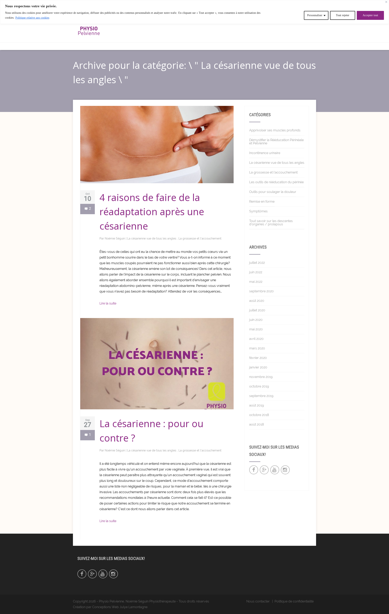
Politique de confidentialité (294, 601)
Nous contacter (258, 601)
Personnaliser (314, 15)
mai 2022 (255, 282)
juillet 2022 (257, 263)
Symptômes (258, 211)
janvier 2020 (258, 367)
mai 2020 (256, 329)
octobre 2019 (259, 386)
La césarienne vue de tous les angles (152, 238)
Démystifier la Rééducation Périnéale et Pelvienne (276, 141)
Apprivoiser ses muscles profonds (274, 130)
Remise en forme (262, 201)
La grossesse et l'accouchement (199, 238)
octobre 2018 (259, 415)
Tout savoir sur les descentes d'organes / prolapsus (271, 222)
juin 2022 (255, 272)
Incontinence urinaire (264, 153)
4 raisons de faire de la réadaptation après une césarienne (151, 211)
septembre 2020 (261, 291)
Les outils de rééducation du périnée (276, 182)
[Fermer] (386, 2)
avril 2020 (256, 339)
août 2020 (256, 301)
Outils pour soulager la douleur (272, 192)
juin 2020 (256, 320)
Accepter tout (370, 15)
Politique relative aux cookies (32, 17)
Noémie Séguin (115, 238)
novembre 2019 (261, 377)
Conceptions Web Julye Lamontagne (119, 607)
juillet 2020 (257, 310)
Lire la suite (107, 303)
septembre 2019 (261, 396)
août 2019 (256, 405)
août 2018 (256, 424)
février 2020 (258, 358)
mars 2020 (257, 348)
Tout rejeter (342, 15)
